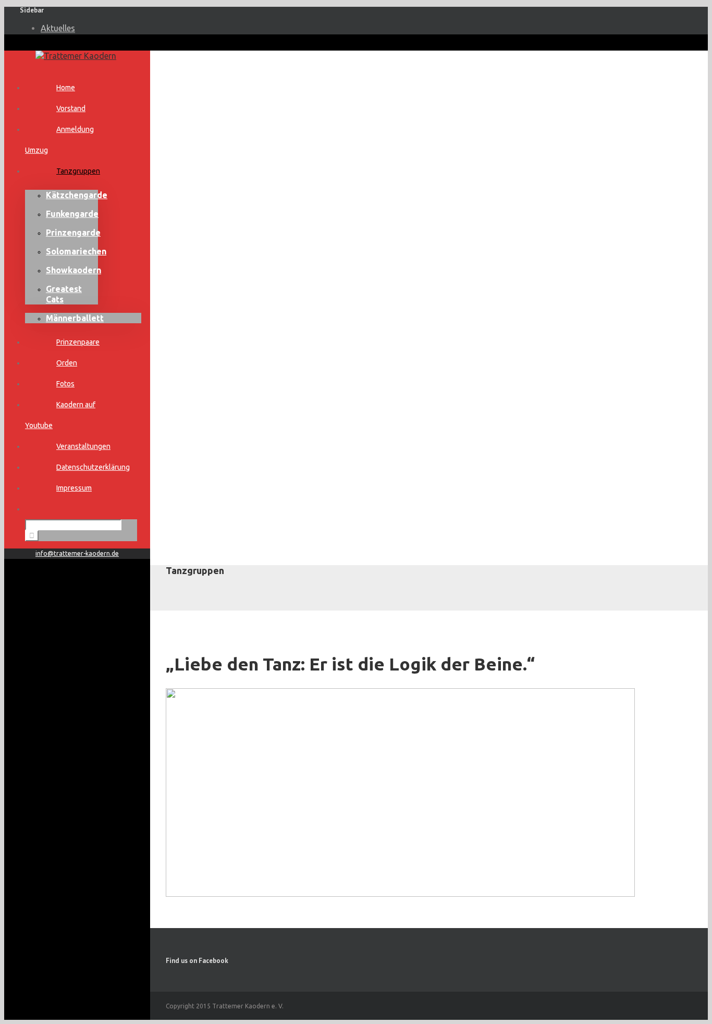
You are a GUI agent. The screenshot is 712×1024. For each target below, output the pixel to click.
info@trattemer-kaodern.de (77, 553)
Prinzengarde (73, 232)
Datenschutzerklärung (93, 467)
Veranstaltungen (83, 446)
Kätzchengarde (76, 195)
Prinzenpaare (78, 342)
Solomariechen (76, 251)
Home (65, 87)
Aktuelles (58, 28)
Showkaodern (73, 270)
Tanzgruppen (78, 171)
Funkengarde (72, 213)
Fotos (65, 384)
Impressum (74, 488)
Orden (66, 363)
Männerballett (75, 318)
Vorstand (70, 108)
